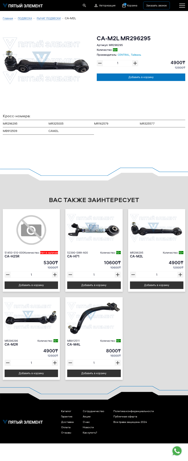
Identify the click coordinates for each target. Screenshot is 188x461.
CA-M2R (11, 344)
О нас (86, 422)
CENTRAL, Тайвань (129, 54)
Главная (8, 18)
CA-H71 (73, 256)
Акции (87, 416)
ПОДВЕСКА (25, 18)
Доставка (67, 422)
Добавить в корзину (141, 77)
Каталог (66, 411)
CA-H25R (12, 256)
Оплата (65, 427)
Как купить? (90, 432)
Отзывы (66, 432)
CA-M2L (136, 256)
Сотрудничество (93, 411)
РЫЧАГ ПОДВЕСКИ (49, 18)
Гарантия (66, 416)
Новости (88, 427)
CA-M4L (73, 344)
